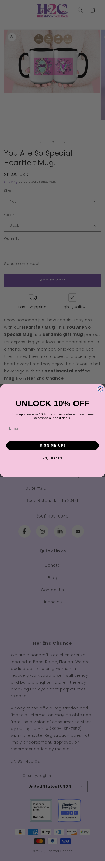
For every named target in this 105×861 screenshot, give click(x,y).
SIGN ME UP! (52, 445)
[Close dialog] (100, 388)
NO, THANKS (52, 458)
